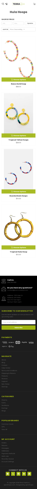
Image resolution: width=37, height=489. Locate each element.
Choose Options (19, 80)
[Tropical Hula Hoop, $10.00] (18, 227)
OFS (3, 427)
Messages (5, 448)
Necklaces (5, 405)
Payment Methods (8, 453)
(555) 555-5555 (11, 282)
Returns (4, 445)
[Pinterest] (24, 474)
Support (5, 381)
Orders (4, 443)
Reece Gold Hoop (18, 84)
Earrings (4, 408)
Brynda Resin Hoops (18, 196)
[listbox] (17, 29)
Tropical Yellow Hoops (18, 140)
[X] (13, 474)
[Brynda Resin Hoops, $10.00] (18, 171)
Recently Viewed (8, 459)
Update (30, 23)
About (4, 360)
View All (4, 429)
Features (5, 376)
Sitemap (5, 387)
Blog (3, 362)
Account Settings (8, 461)
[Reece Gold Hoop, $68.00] (18, 59)
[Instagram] (18, 474)
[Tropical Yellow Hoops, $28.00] (18, 115)
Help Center (6, 368)
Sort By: (5, 29)
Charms (4, 400)
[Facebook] (8, 474)
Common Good (7, 424)
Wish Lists (5, 456)
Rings (4, 411)
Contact (4, 365)
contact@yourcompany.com (17, 290)
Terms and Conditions (9, 370)
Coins (4, 403)
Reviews (5, 379)
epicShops (29, 485)
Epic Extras (5, 384)
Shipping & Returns (9, 373)
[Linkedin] (29, 474)
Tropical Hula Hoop (18, 252)
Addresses (5, 451)
